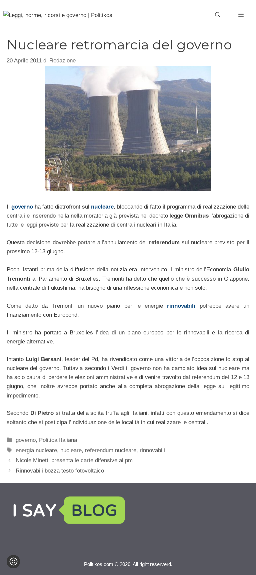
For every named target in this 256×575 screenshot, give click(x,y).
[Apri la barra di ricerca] (217, 15)
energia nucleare (36, 450)
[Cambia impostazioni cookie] (13, 561)
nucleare (102, 207)
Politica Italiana (58, 440)
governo (22, 207)
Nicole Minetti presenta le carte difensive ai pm (74, 460)
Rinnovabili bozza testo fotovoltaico (60, 471)
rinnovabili (181, 306)
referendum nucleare (110, 450)
